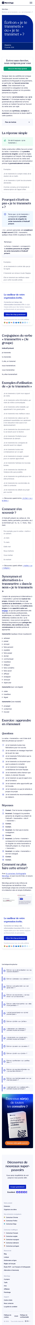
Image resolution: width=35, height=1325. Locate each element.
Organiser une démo (10, 1209)
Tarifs (5, 1282)
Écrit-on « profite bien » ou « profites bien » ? (18, 1061)
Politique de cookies (7, 1316)
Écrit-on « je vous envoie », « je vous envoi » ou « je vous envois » (18, 995)
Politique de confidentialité (24, 1316)
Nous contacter (9, 1303)
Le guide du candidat (10, 1306)
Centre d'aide (8, 1300)
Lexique (6, 1257)
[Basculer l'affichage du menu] (31, 3)
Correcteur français (12, 1233)
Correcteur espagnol (12, 1239)
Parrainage (7, 1292)
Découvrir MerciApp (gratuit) (17, 68)
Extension (7, 1206)
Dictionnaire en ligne (10, 1260)
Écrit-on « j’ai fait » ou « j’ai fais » (17, 1021)
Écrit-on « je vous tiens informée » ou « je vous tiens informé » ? (18, 1070)
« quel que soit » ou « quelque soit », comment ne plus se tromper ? (18, 1088)
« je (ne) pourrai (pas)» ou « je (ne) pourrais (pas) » (17, 1013)
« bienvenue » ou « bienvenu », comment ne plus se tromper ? (16, 1029)
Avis (5, 1286)
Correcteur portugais (12, 1246)
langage (5, 611)
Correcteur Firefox (11, 1220)
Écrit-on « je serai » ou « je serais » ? (18, 1046)
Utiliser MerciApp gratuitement (15, 314)
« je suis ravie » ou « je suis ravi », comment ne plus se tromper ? (17, 1038)
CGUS (16, 1316)
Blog (5, 1254)
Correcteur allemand (12, 1243)
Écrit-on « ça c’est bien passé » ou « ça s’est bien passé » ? (19, 1079)
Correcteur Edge (11, 1224)
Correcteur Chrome (12, 1217)
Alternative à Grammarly (11, 1270)
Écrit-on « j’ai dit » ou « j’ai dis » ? (17, 1053)
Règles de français (10, 1263)
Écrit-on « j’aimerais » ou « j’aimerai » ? (18, 979)
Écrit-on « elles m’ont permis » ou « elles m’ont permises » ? (19, 1004)
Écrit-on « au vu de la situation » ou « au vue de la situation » (19, 970)
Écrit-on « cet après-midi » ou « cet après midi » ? (18, 986)
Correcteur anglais (12, 1236)
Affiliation (7, 1289)
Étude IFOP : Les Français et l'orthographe (17, 1267)
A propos (7, 1279)
